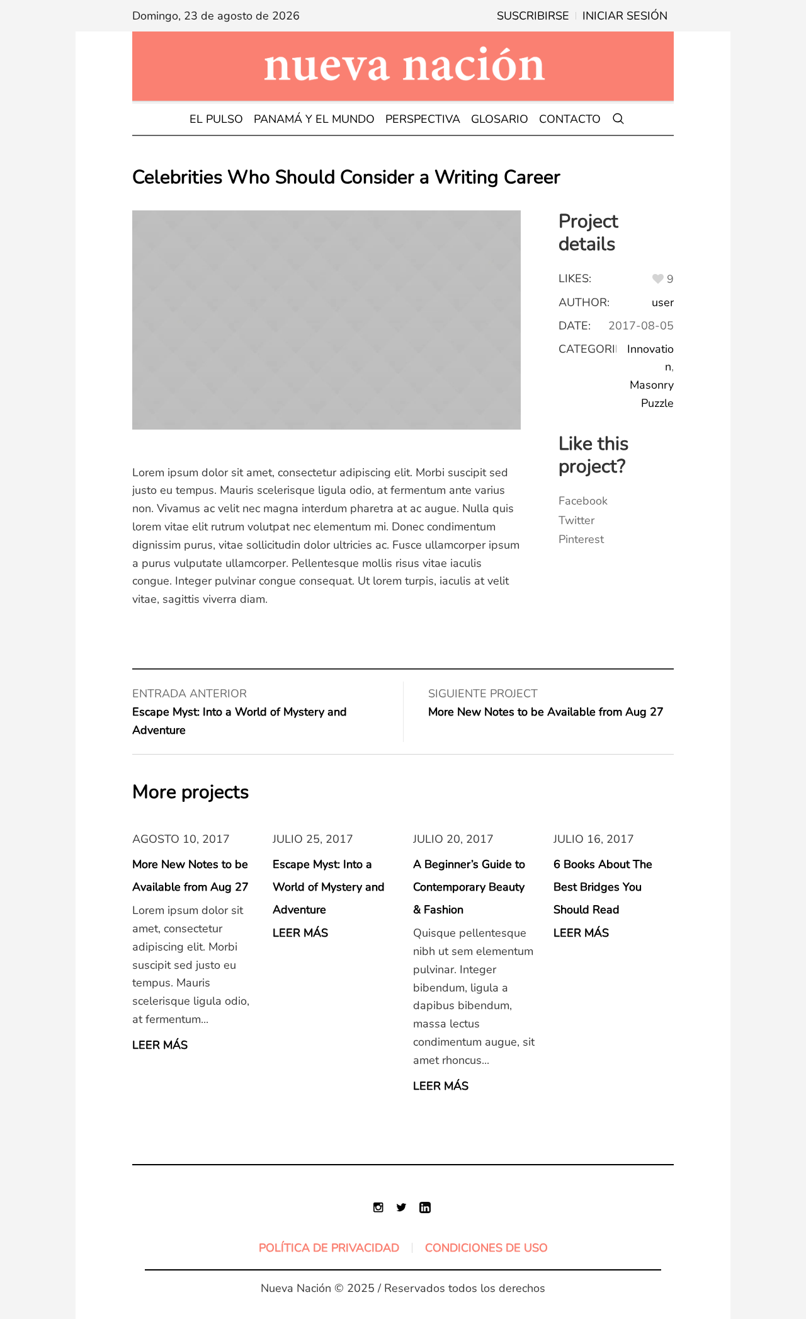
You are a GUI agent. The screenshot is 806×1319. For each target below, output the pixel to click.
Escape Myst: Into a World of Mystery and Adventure (329, 887)
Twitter (576, 520)
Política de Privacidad (329, 1247)
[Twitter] (402, 1207)
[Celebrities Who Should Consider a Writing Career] (326, 320)
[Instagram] (378, 1207)
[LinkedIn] (425, 1207)
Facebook (583, 500)
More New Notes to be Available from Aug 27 (546, 711)
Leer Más (160, 1045)
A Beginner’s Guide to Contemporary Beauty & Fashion (469, 887)
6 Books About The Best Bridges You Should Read (602, 887)
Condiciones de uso (486, 1247)
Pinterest (581, 539)
